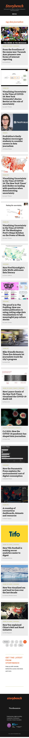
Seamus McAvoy (8, 558)
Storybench (14, 5)
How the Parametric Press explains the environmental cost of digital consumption (13, 472)
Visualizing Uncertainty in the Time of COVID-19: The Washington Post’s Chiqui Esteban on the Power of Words (14, 230)
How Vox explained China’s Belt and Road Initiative (13, 627)
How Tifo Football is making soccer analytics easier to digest (12, 551)
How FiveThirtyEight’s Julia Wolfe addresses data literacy (14, 270)
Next (21, 645)
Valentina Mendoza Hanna (10, 595)
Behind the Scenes (7, 46)
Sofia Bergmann (8, 632)
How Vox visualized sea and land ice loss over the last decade (14, 590)
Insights (5, 132)
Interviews (16, 46)
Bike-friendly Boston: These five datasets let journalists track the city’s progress (13, 355)
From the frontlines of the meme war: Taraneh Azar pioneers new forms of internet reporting (14, 54)
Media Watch (11, 427)
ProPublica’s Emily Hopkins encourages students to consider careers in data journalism (13, 141)
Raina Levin (7, 401)
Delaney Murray (8, 149)
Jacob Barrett (7, 62)
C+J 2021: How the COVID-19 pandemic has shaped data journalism (14, 433)
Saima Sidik (7, 362)
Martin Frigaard (7, 518)
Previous (6, 641)
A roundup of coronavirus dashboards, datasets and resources (13, 512)
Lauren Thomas (8, 106)
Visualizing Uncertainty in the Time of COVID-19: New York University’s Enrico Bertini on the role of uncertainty (14, 97)
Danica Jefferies (8, 275)
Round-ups (5, 88)
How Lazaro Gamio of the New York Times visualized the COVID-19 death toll (14, 395)
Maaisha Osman (8, 478)
